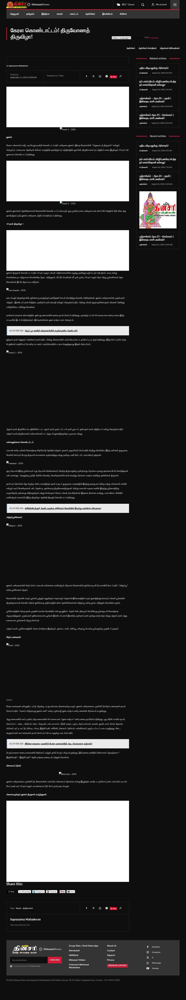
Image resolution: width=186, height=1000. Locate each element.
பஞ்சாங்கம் (143, 106)
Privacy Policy (35, 966)
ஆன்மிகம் (131, 48)
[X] (93, 76)
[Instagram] (147, 952)
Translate (154, 38)
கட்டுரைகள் (143, 73)
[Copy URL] (120, 76)
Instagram (156, 952)
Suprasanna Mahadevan (18, 66)
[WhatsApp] (100, 76)
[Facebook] (86, 76)
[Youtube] (147, 968)
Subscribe (54, 960)
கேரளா (19, 908)
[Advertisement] (67, 107)
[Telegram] (106, 76)
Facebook (156, 947)
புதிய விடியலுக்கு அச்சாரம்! (154, 68)
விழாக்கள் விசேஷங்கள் (170, 48)
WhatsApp (156, 963)
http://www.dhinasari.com (20, 925)
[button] (142, 4)
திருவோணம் (28, 908)
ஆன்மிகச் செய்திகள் (148, 48)
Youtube (155, 968)
